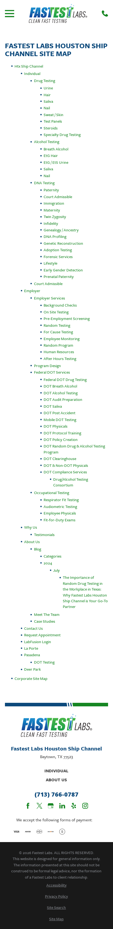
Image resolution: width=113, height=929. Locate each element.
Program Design (47, 365)
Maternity (52, 210)
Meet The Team (47, 614)
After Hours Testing (60, 358)
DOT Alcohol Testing (61, 393)
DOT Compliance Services (65, 472)
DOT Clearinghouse (60, 458)
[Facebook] (28, 806)
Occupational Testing (51, 492)
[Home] (58, 13)
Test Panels (53, 121)
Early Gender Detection (63, 270)
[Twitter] (39, 806)
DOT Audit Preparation (63, 399)
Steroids (51, 128)
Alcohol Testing (46, 141)
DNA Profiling (55, 236)
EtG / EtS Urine (56, 162)
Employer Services (49, 298)
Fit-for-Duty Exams (59, 520)
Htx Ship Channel (29, 66)
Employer (32, 290)
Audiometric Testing (60, 506)
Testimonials (44, 534)
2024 (48, 563)
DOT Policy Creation (61, 439)
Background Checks (60, 305)
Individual (32, 73)
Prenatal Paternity (59, 276)
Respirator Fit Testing (61, 500)
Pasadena (32, 655)
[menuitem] (56, 885)
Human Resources (59, 352)
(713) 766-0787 (56, 794)
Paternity (51, 190)
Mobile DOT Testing (60, 419)
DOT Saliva (53, 406)
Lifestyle (50, 263)
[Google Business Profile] (50, 806)
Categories (52, 556)
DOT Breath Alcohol (60, 386)
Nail (47, 108)
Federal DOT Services (52, 372)
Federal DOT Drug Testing (65, 379)
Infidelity (51, 223)
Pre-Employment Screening (67, 318)
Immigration (54, 203)
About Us (32, 541)
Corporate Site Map (31, 678)
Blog (37, 549)
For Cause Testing (58, 332)
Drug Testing (44, 80)
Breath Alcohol (56, 149)
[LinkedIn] (62, 806)
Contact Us (33, 628)
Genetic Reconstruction (63, 243)
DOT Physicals (55, 426)
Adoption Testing (58, 250)
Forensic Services (58, 256)
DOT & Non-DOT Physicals (66, 465)
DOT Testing (44, 662)
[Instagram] (85, 806)
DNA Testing (44, 183)
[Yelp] (74, 806)
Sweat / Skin (53, 114)
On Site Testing (56, 312)
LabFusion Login (37, 641)
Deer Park (32, 669)
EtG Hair (51, 155)
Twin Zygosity (55, 216)
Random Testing (57, 325)
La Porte (31, 648)
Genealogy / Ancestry (61, 230)
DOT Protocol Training (62, 433)
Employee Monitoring (62, 338)
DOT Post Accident (59, 413)
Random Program (58, 345)
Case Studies (44, 621)
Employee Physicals (60, 513)
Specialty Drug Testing (62, 134)
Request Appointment (42, 635)
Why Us (30, 527)
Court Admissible (58, 196)
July (56, 570)
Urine (48, 88)
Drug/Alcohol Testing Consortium (70, 482)
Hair (47, 95)
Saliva (48, 101)
